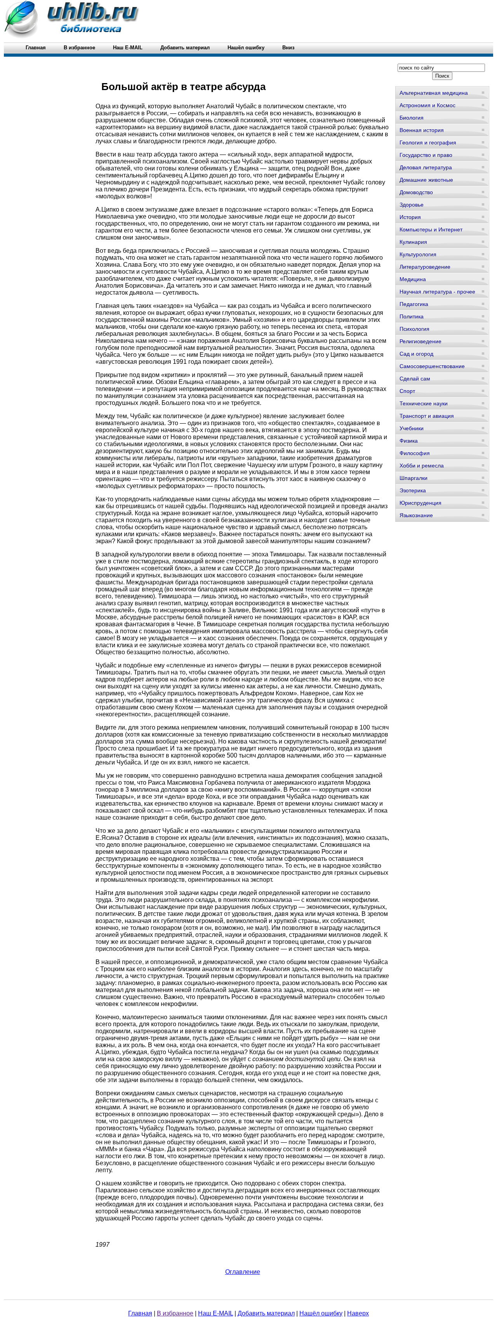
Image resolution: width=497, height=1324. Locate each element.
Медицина (413, 279)
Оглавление (242, 1271)
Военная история (422, 130)
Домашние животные (426, 180)
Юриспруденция (420, 503)
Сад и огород (416, 354)
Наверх (358, 1313)
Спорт (407, 391)
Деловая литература (426, 167)
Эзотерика (413, 490)
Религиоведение (420, 341)
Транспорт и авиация (427, 416)
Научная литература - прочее (437, 291)
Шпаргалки (413, 478)
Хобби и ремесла (422, 465)
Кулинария (413, 242)
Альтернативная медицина (434, 93)
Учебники (412, 428)
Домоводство (416, 192)
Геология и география (428, 142)
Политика (412, 316)
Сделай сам (415, 378)
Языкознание (416, 515)
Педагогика (414, 304)
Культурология (418, 254)
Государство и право (426, 155)
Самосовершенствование (432, 366)
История (410, 217)
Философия (415, 453)
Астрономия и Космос (427, 105)
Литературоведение (425, 267)
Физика (409, 441)
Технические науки (424, 403)
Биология (412, 118)
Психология (414, 329)
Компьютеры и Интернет (431, 229)
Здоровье (412, 205)
